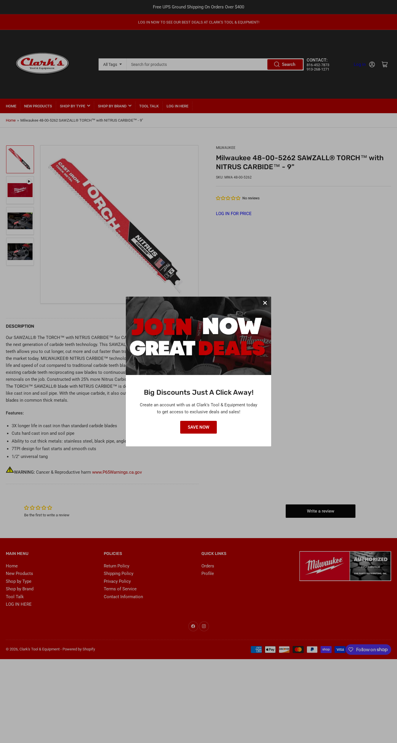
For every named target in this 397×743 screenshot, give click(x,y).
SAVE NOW (198, 427)
